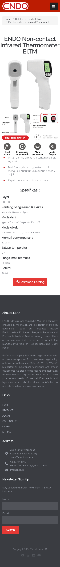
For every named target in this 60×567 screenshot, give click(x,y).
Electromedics (16, 22)
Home (8, 19)
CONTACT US (9, 421)
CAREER (6, 426)
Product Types (35, 19)
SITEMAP (7, 432)
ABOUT (6, 416)
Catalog (19, 19)
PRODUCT (7, 410)
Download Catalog (31, 282)
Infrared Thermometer (39, 22)
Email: (5, 513)
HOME (5, 405)
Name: (6, 499)
